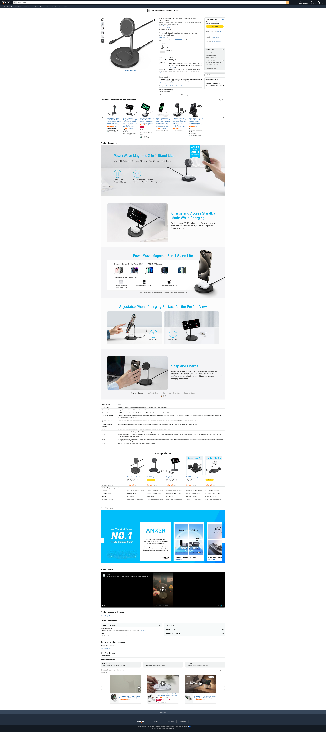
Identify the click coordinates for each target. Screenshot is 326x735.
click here (143, 630)
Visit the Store (178, 559)
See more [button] (172, 67)
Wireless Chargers (139, 14)
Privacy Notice (150, 726)
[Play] (102, 606)
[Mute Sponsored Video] (139, 690)
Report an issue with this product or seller (172, 86)
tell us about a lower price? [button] (119, 636)
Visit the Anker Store (164, 25)
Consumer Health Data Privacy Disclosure (164, 726)
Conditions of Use (142, 726)
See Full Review (146, 576)
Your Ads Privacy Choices (181, 726)
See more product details (166, 83)
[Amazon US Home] (140, 722)
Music (51, 6)
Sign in (219, 31)
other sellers (178, 39)
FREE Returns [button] (163, 37)
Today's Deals (17, 6)
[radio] (102, 19)
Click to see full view (130, 70)
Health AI (9, 6)
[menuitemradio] (221, 605)
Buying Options (132, 480)
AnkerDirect (215, 36)
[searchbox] (151, 2)
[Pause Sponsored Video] (139, 687)
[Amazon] (6, 2)
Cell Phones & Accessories (107, 14)
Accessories (117, 14)
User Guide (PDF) (106, 616)
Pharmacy (57, 6)
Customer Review (111, 576)
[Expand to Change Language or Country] (161, 721)
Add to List (208, 75)
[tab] (161, 396)
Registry (46, 6)
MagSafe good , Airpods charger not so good (129, 576)
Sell (41, 6)
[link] (114, 121)
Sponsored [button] (103, 672)
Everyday (64, 6)
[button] (3, 6)
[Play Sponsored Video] (163, 684)
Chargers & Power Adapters (127, 14)
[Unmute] (223, 606)
